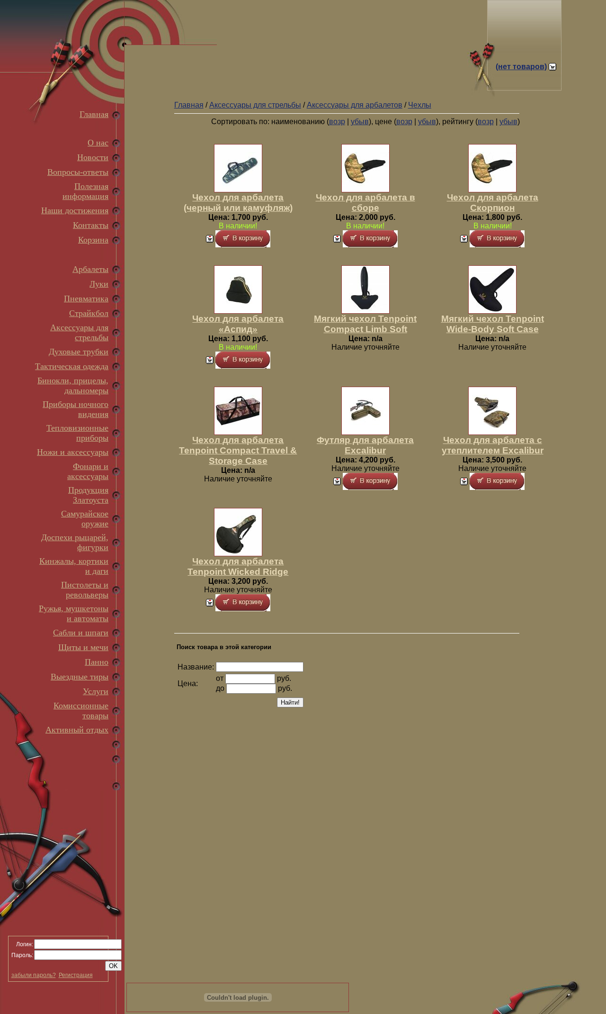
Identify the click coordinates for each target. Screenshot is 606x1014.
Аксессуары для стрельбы (79, 332)
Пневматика (86, 298)
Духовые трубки (78, 351)
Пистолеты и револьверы (84, 589)
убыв (360, 122)
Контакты (90, 225)
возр (337, 122)
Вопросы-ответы (77, 172)
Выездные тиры (79, 676)
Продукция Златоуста (88, 495)
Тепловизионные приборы (77, 433)
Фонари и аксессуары (87, 471)
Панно (96, 662)
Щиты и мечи (83, 647)
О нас (98, 142)
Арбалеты (90, 269)
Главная (94, 114)
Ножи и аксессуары (72, 452)
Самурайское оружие (84, 518)
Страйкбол (88, 313)
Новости (92, 157)
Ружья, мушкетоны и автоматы (73, 613)
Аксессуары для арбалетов (354, 105)
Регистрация (76, 975)
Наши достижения (74, 210)
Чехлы (419, 105)
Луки (98, 284)
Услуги (95, 691)
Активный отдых (76, 729)
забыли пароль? (33, 975)
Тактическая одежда (71, 366)
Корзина (93, 239)
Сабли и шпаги (80, 632)
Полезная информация (85, 191)
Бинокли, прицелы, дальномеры (72, 385)
